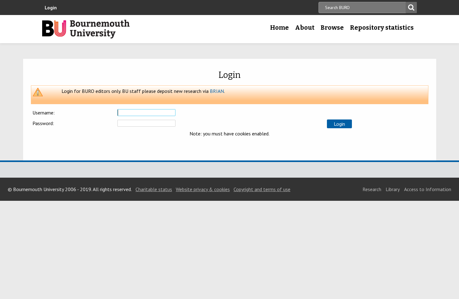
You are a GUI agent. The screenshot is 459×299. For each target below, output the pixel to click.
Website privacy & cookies (203, 189)
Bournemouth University (86, 29)
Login (51, 7)
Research (372, 189)
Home (279, 27)
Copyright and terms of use (262, 189)
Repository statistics (382, 27)
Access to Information (427, 189)
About (304, 27)
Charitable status (154, 189)
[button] (339, 123)
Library (393, 189)
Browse (332, 27)
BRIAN (217, 91)
